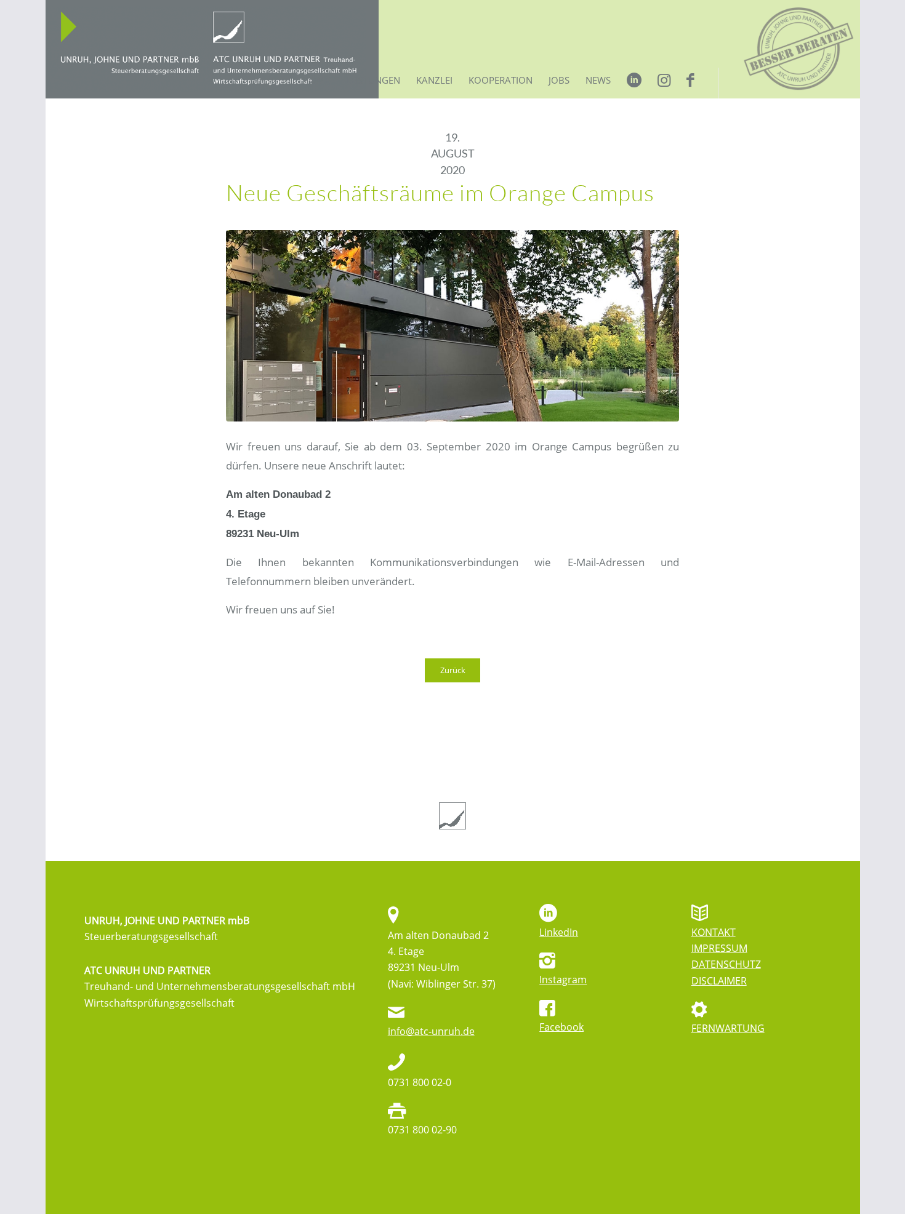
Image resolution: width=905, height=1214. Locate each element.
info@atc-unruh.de (431, 1031)
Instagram (563, 979)
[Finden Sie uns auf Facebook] (664, 83)
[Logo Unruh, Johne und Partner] (452, 816)
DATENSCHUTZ (726, 964)
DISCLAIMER (719, 981)
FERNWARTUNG (728, 1028)
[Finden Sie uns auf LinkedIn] (634, 83)
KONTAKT (713, 932)
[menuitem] (316, 83)
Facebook (561, 1027)
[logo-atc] (212, 49)
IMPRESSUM (719, 948)
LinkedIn (558, 932)
